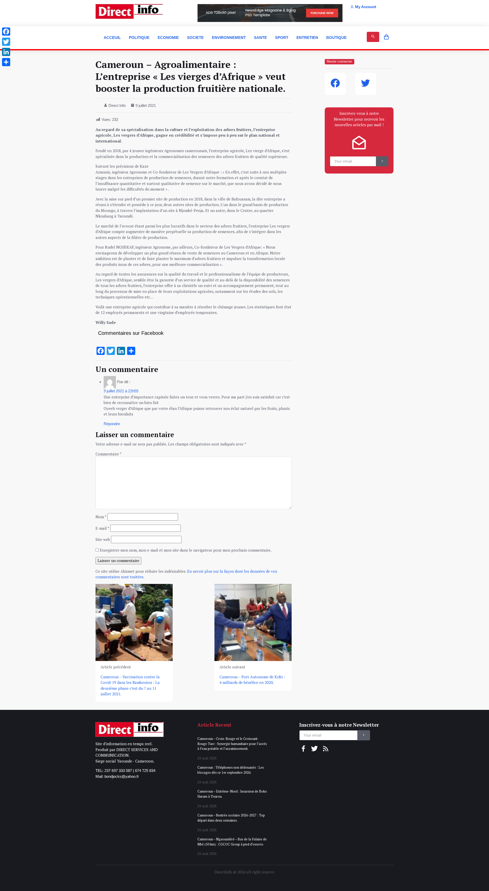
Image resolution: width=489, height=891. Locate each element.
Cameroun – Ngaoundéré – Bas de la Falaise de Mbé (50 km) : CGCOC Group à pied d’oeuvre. (232, 841)
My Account (365, 7)
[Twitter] (6, 42)
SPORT (281, 37)
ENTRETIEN (307, 37)
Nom (101, 516)
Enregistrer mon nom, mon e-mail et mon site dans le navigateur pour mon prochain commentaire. (185, 550)
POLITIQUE (139, 37)
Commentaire (108, 453)
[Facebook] (6, 31)
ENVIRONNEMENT (229, 37)
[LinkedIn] (6, 52)
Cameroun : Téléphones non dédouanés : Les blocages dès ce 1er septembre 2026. (230, 770)
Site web (103, 539)
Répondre (112, 424)
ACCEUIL (112, 37)
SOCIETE (195, 37)
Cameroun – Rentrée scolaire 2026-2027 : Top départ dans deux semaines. (231, 818)
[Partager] (6, 62)
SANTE (260, 37)
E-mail (102, 528)
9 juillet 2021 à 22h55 (121, 391)
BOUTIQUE (336, 37)
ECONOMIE (168, 37)
